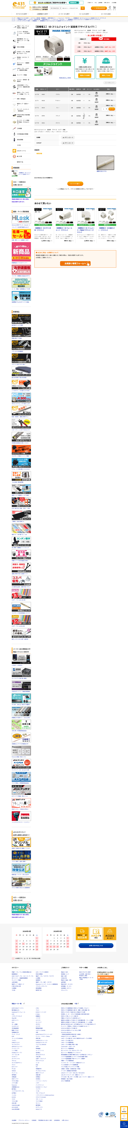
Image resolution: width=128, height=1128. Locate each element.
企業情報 (100, 2)
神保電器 (38, 1048)
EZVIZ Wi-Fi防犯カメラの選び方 (69, 1028)
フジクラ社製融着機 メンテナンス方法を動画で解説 (74, 1056)
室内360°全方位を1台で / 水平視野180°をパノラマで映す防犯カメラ (78, 1024)
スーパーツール (40, 1050)
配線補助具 (14, 974)
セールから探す (84, 14)
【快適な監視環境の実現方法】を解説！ (71, 1034)
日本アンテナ (15, 1079)
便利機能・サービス (66, 986)
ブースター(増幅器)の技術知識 (68, 1071)
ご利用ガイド (90, 2)
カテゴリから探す (21, 14)
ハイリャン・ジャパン (41, 1081)
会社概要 (14, 1120)
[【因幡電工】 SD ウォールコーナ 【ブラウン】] (64, 217)
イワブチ (38, 1018)
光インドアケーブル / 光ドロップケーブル (71, 1050)
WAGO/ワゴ (39, 1109)
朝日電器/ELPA (15, 1010)
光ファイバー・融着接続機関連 (20, 978)
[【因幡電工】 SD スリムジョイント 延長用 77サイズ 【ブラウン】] (15, 173)
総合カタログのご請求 (85, 972)
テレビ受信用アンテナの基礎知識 (69, 1065)
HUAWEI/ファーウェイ (41, 1087)
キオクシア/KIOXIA (40, 1030)
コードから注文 (106, 14)
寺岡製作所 (38, 1069)
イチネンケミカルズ (17, 1016)
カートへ (111, 109)
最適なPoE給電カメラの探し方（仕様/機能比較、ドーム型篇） (77, 1022)
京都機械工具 (15, 1032)
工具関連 (14, 988)
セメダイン (14, 1056)
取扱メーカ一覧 (17, 1004)
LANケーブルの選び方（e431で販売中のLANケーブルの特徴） (77, 1038)
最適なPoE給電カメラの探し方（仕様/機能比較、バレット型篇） (77, 1020)
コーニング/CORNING (17, 1038)
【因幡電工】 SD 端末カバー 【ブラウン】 (106, 229)
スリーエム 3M (15, 1054)
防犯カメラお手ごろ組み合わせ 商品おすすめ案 (73, 1012)
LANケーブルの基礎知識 (67, 1042)
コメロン (14, 1040)
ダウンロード (69, 137)
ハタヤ (37, 1083)
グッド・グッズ (16, 1034)
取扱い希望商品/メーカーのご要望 (86, 978)
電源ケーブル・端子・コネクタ (43, 982)
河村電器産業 (15, 1028)
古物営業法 (57, 1120)
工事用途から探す (42, 14)
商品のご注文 (64, 972)
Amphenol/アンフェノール (18, 1012)
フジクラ (38, 1089)
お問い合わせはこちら (96, 945)
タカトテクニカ (40, 1060)
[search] (83, 8)
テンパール (14, 1073)
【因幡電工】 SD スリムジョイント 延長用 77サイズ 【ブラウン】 (24, 174)
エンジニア (38, 1022)
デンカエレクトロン (41, 1071)
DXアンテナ (15, 1067)
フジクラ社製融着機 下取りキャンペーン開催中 (73, 1058)
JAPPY (37, 1046)
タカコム (14, 1060)
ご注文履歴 (113, 2)
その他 (13, 990)
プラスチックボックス (41, 986)
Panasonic (14, 1085)
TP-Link (13, 1069)
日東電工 (38, 1077)
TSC (37, 1067)
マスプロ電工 (39, 1101)
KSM (13, 1036)
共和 (37, 1032)
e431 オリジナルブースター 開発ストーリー (72, 1075)
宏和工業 (38, 1038)
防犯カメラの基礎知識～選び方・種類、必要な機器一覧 (75, 1010)
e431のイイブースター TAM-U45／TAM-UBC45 (72, 1073)
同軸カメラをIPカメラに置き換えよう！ (71, 1018)
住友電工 (38, 1052)
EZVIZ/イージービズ (41, 1012)
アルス (37, 1010)
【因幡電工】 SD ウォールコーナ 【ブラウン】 (64, 229)
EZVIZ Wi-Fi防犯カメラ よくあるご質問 (71, 1030)
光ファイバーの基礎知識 (67, 1048)
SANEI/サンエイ (16, 1042)
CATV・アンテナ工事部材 (42, 972)
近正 (37, 1065)
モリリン (38, 1103)
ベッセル (14, 1095)
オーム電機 (14, 1024)
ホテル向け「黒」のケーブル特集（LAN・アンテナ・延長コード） (78, 1077)
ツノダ (37, 1063)
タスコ (13, 1065)
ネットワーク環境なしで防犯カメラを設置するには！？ (75, 1026)
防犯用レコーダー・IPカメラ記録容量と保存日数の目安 (75, 1014)
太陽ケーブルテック (41, 1058)
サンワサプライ (16, 1044)
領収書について (65, 974)
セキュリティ (64, 990)
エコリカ (38, 1020)
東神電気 (14, 1075)
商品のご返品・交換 (66, 980)
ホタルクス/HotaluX (41, 1097)
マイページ (100, 994)
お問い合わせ (107, 2)
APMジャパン (15, 1020)
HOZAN (14, 1097)
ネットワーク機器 (16, 980)
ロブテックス (39, 1107)
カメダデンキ (15, 1026)
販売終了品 (38, 990)
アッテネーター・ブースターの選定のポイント (73, 1063)
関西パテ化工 (15, 1030)
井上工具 (14, 1018)
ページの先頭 (124, 1126)
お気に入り (110, 82)
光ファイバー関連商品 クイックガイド (71, 1052)
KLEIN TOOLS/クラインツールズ (44, 1034)
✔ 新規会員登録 (99, 8)
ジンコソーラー (16, 1048)
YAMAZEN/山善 (16, 1105)
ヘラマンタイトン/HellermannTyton (45, 1095)
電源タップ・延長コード (18, 984)
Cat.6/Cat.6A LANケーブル (68, 1046)
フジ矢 (37, 1091)
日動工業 (38, 1075)
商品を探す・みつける (66, 984)
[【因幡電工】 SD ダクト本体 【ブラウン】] (43, 217)
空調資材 (38, 980)
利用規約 (34, 1120)
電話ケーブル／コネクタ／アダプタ (45, 976)
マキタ (13, 1099)
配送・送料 (64, 976)
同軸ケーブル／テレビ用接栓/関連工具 (21, 972)
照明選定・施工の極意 (66, 1079)
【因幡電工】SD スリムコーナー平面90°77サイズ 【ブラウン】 (86, 230)
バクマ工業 (14, 1083)
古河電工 (14, 1093)
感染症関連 (38, 988)
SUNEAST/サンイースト (42, 1040)
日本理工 (38, 1079)
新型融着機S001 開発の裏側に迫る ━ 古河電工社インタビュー (77, 1054)
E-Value (38, 1014)
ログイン (110, 9)
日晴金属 (14, 1077)
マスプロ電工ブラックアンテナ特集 (70, 1067)
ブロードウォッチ (40, 1093)
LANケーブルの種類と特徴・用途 (69, 1044)
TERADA (14, 1071)
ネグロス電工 (15, 1081)
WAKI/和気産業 (15, 1109)
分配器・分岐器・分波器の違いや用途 (70, 1069)
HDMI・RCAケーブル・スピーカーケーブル (22, 976)
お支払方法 (64, 978)
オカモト (38, 1024)
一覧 (75, 1004)
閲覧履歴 (124, 1111)
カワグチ (38, 1026)
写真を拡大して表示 (65, 78)
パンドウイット (40, 1085)
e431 (13, 1014)
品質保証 (63, 982)
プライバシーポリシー (24, 1120)
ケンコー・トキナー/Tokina (43, 1036)
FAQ (96, 2)
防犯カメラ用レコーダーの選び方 (69, 1016)
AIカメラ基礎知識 (65, 1081)
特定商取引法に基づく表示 (45, 1120)
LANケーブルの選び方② (67, 1040)
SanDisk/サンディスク (41, 1042)
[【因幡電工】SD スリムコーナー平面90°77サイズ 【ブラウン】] (86, 217)
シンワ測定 (14, 1050)
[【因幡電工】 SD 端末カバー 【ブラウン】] (107, 217)
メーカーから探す (64, 14)
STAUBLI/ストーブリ (17, 1052)
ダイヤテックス (16, 1058)
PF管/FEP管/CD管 (16, 986)
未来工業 (14, 1103)
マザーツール (39, 1099)
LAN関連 (38, 978)
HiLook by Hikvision (66, 1032)
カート (114, 9)
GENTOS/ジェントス (17, 1046)
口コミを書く (75, 183)
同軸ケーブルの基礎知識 (67, 1060)
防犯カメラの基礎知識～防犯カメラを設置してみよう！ (75, 1008)
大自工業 (38, 1056)
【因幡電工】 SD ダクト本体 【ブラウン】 (42, 229)
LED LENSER (15, 1107)
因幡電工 (38, 1016)
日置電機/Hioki (15, 1087)
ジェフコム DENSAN (41, 1044)
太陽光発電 (14, 982)
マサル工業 (14, 1101)
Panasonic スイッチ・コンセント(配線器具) (47, 984)
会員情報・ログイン (66, 988)
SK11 (13, 1022)
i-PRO (37, 1008)
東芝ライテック (40, 1073)
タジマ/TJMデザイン (17, 1063)
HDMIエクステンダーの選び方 (68, 1036)
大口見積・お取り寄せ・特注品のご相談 (85, 974)
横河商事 (38, 1105)
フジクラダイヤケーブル (18, 1091)
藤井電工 (14, 1089)
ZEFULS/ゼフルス (40, 1054)
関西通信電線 (39, 1028)
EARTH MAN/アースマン (18, 1008)
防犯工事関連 (39, 974)
